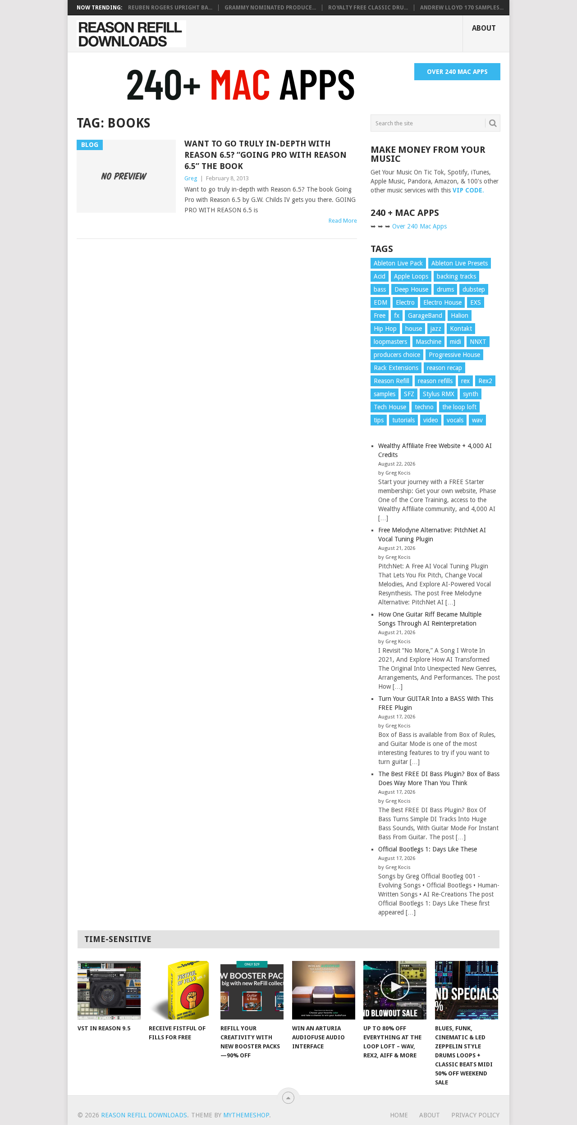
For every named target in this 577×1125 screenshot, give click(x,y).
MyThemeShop (246, 1115)
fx (396, 315)
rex (465, 380)
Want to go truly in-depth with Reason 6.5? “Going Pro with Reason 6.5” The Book (265, 155)
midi (455, 341)
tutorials (403, 420)
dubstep (474, 289)
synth (470, 394)
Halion (459, 315)
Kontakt (461, 328)
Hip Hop (385, 328)
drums (445, 289)
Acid (379, 276)
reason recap (444, 367)
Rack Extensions (396, 367)
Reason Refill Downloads (144, 1115)
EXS (475, 302)
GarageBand (425, 315)
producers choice (397, 354)
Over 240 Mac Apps (457, 71)
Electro (405, 302)
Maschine (428, 341)
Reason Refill (391, 380)
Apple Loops (411, 276)
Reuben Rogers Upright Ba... (170, 8)
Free (379, 315)
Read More (343, 220)
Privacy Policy (475, 1115)
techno (424, 407)
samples (384, 394)
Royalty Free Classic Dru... (368, 8)
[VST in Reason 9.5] (109, 990)
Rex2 (485, 380)
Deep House (411, 289)
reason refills (435, 380)
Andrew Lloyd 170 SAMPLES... (462, 8)
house (413, 328)
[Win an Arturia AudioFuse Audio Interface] (323, 990)
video (430, 420)
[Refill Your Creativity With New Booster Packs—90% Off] (252, 990)
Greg (190, 178)
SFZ (409, 394)
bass (380, 289)
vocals (455, 420)
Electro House (442, 302)
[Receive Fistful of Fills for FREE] (180, 990)
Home (399, 1115)
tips (379, 420)
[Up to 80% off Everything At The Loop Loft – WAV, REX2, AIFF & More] (394, 990)
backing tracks (456, 276)
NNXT (478, 341)
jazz (435, 328)
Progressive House (454, 354)
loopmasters (390, 341)
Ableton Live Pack (398, 263)
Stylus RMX (438, 394)
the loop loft (459, 407)
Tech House (390, 407)
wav (477, 420)
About (484, 28)
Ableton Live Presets (459, 263)
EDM (380, 302)
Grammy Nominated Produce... (270, 8)
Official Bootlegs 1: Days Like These (427, 849)
